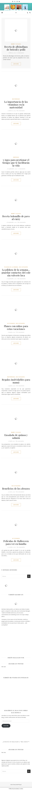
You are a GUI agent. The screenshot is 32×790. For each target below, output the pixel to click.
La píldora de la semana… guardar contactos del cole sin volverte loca (16, 272)
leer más (16, 64)
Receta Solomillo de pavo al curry (16, 218)
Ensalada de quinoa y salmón (16, 436)
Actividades (11, 323)
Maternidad (16, 99)
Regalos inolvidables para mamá (16, 381)
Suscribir (5, 725)
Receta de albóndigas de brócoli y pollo (16, 48)
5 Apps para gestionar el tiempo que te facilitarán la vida (16, 162)
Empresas (16, 157)
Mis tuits (3, 666)
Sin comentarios (21, 110)
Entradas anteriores (10, 570)
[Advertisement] (16, 640)
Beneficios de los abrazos (16, 488)
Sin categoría (23, 267)
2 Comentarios (20, 53)
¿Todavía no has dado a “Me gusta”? (16, 742)
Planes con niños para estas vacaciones (16, 327)
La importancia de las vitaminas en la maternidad (16, 104)
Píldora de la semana (11, 267)
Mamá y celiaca (16, 44)
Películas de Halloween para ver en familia (16, 542)
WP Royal (19, 784)
